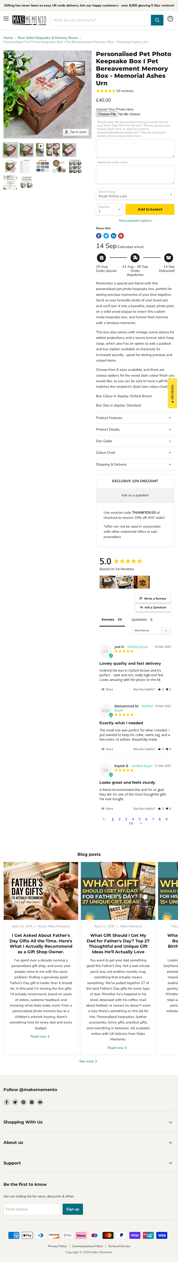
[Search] (157, 20)
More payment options (135, 221)
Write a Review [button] (155, 598)
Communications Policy (87, 1246)
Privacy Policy (57, 1246)
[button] (160, 689)
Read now (38, 1036)
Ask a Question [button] (155, 607)
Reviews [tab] (108, 619)
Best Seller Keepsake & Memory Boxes (48, 38)
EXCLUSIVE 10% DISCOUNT (135, 481)
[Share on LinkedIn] (113, 236)
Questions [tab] (139, 619)
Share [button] (109, 689)
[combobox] (101, 20)
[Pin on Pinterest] (121, 236)
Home (8, 38)
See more (87, 1061)
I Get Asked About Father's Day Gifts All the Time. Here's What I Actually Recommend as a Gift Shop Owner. (41, 943)
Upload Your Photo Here (115, 109)
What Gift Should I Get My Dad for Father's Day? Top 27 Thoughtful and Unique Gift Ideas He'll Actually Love (118, 943)
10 (131, 823)
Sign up (72, 1209)
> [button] (141, 823)
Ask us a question (135, 495)
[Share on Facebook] (99, 236)
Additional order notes (112, 162)
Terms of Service (119, 1246)
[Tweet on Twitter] (106, 236)
